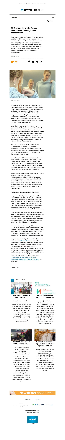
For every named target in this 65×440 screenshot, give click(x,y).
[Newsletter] (32, 393)
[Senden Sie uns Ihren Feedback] (12, 62)
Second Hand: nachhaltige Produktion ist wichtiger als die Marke (45, 344)
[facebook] (29, 62)
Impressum (37, 399)
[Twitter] (33, 62)
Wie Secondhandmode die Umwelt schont (21, 296)
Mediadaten (35, 4)
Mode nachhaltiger (26, 241)
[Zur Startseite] (32, 10)
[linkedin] (41, 62)
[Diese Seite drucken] (16, 62)
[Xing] (37, 62)
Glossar (28, 4)
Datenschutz (28, 399)
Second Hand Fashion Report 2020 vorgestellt (45, 296)
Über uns (21, 4)
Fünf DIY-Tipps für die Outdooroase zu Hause (21, 343)
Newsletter (43, 4)
